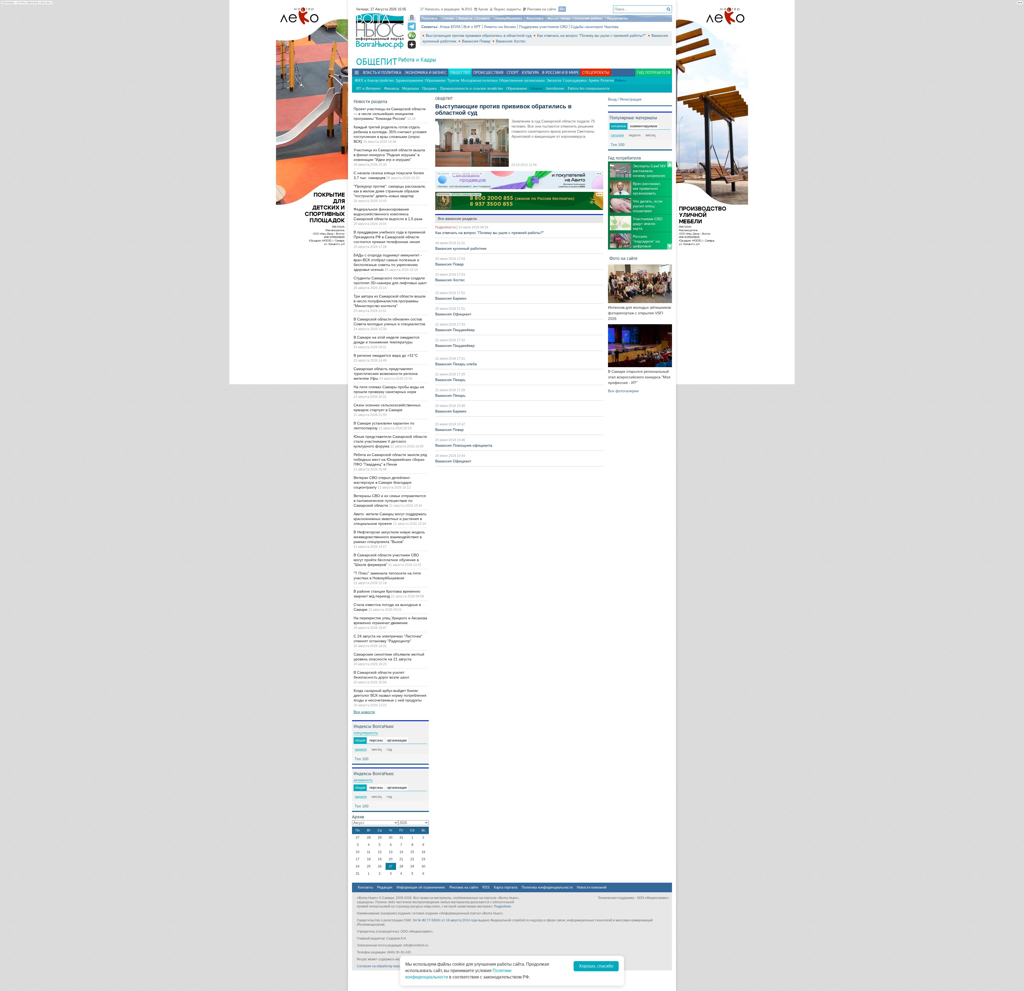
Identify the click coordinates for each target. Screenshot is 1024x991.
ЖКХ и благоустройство (374, 80)
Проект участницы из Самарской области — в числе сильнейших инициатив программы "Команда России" (390, 114)
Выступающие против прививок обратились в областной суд (479, 35)
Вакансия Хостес (511, 41)
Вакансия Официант (453, 314)
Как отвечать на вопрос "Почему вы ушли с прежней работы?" (592, 35)
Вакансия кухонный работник (460, 248)
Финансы (391, 88)
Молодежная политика (479, 80)
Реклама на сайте (541, 9)
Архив (483, 9)
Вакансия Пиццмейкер (455, 330)
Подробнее (502, 906)
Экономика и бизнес (426, 72)
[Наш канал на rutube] (412, 35)
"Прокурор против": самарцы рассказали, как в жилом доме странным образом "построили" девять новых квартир (390, 191)
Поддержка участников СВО (543, 27)
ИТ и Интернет (368, 88)
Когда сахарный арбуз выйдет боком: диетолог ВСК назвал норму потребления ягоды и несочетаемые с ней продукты (390, 695)
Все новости (364, 712)
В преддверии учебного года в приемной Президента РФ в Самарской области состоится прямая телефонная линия (389, 237)
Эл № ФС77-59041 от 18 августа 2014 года (445, 920)
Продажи (429, 88)
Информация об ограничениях (421, 887)
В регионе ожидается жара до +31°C (386, 355)
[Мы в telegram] (412, 26)
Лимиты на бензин (500, 27)
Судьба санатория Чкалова (594, 27)
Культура (530, 72)
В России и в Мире (560, 72)
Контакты (365, 887)
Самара (448, 18)
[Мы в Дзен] (412, 45)
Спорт (513, 72)
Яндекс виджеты (507, 9)
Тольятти (465, 18)
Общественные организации (522, 80)
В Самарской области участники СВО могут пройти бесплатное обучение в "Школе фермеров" (386, 560)
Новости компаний (591, 887)
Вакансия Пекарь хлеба (456, 364)
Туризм (453, 80)
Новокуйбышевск (508, 18)
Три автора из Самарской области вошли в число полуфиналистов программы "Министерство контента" (390, 301)
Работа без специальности (589, 88)
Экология (553, 80)
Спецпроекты (595, 72)
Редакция (384, 887)
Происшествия (488, 72)
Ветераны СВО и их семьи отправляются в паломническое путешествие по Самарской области (390, 501)
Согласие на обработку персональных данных (392, 966)
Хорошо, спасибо (596, 966)
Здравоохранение (409, 80)
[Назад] (669, 164)
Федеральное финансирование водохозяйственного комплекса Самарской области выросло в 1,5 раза (388, 214)
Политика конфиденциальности (547, 887)
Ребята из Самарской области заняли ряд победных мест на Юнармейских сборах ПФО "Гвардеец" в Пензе (390, 459)
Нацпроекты (617, 18)
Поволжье (429, 18)
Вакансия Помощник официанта (463, 445)
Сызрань (483, 18)
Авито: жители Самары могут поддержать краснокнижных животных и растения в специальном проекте (390, 519)
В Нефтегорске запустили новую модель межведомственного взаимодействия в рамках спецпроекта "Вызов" (389, 537)
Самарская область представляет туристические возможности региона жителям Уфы (386, 373)
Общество (460, 72)
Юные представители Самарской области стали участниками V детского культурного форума (390, 441)
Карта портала (505, 887)
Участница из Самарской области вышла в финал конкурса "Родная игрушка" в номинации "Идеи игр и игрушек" (389, 155)
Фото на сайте (623, 258)
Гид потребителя (653, 72)
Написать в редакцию (442, 9)
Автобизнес (555, 88)
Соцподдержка (575, 80)
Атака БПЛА (450, 27)
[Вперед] (669, 246)
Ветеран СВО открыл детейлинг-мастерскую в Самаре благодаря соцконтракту (382, 482)
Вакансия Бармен (450, 298)
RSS (468, 9)
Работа (620, 80)
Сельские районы (588, 18)
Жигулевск (534, 18)
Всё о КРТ (472, 27)
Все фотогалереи (623, 391)
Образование (435, 80)
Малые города (558, 18)
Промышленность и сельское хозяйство (471, 88)
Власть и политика (382, 72)
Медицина (410, 88)
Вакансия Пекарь (450, 380)
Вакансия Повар (476, 41)
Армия (593, 80)
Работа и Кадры (417, 59)
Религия (607, 80)
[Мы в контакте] (412, 17)
